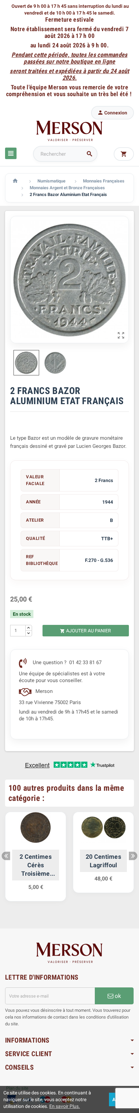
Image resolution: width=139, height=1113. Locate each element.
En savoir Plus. (64, 1106)
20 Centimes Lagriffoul (103, 861)
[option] (36, 860)
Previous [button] (6, 856)
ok (117, 995)
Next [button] (133, 856)
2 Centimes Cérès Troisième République (36, 865)
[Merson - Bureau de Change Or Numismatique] (69, 130)
